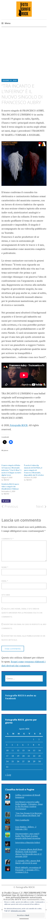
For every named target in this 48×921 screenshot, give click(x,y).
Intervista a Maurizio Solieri (27, 842)
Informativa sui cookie (18, 911)
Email (4, 581)
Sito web (5, 595)
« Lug (8, 774)
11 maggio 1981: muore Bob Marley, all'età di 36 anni (27, 861)
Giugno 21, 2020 (10, 80)
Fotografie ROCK (19, 425)
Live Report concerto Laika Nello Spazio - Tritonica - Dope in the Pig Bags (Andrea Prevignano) (29, 805)
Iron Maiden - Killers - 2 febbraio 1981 (25, 827)
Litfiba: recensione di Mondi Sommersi (27, 796)
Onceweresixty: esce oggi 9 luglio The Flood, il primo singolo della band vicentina (27, 836)
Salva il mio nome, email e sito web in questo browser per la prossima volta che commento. (21, 613)
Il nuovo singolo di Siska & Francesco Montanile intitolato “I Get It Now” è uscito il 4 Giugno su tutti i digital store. (11, 470)
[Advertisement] (24, 55)
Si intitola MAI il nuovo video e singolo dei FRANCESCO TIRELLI (10, 486)
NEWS (7, 501)
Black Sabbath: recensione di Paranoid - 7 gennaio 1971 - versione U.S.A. (28, 869)
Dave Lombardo (22, 820)
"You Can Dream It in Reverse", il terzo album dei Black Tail (29, 814)
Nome (4, 567)
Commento (7, 539)
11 (13, 750)
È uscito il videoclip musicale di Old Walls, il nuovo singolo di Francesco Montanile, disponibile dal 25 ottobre (34, 470)
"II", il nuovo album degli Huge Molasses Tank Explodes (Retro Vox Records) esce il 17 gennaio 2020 (28, 853)
